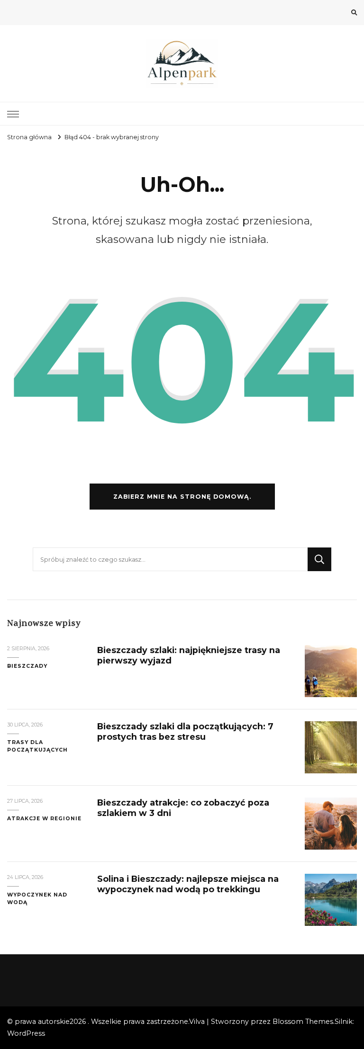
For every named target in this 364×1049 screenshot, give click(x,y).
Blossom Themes (303, 1021)
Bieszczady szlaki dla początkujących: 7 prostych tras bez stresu (185, 731)
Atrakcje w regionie (44, 819)
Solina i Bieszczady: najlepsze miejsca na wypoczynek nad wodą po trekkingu (188, 884)
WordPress (26, 1033)
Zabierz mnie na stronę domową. (182, 496)
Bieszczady (27, 666)
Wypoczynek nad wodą (37, 899)
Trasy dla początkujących (37, 746)
